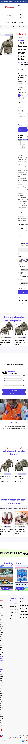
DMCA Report (3, 740)
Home (1, 27)
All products (7, 27)
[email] (1, 664)
